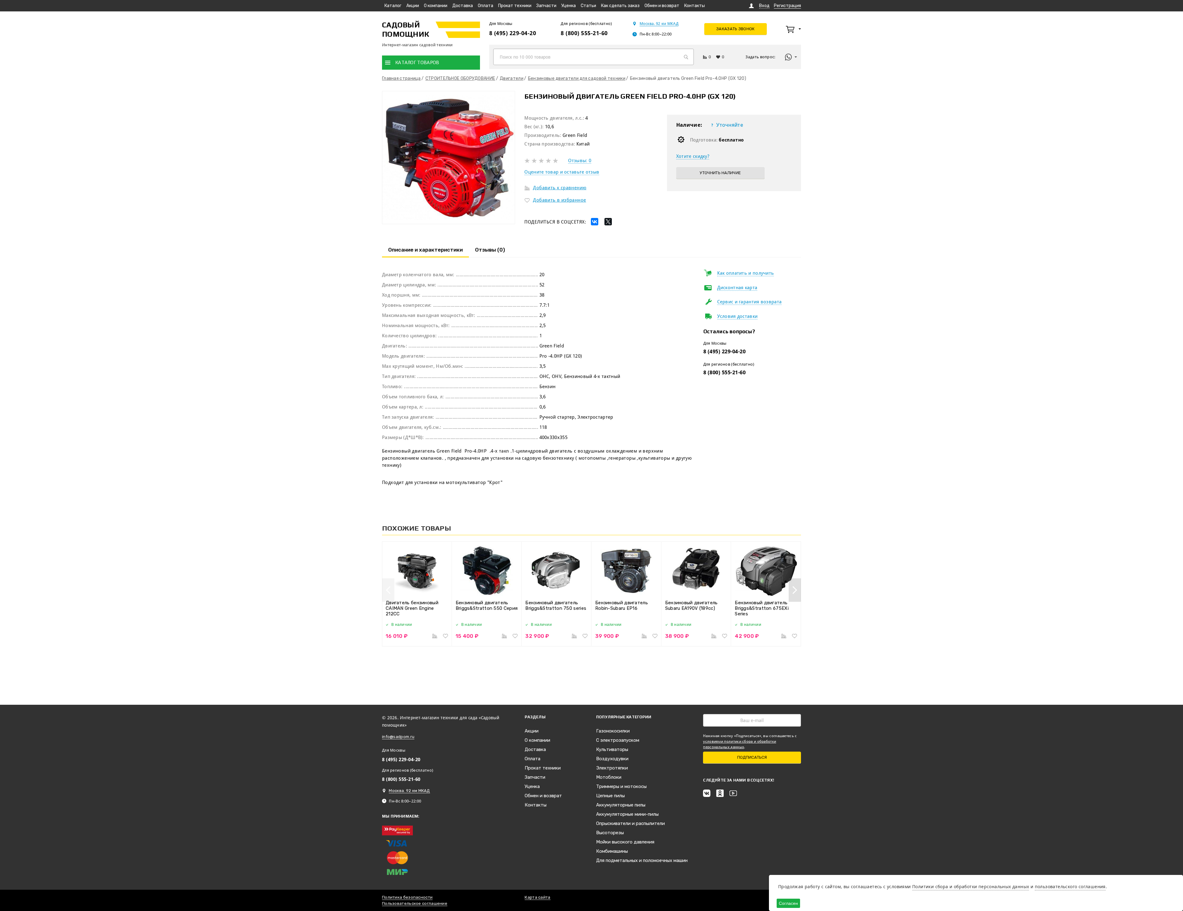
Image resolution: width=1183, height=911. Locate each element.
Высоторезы (610, 832)
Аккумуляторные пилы (620, 805)
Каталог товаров (417, 62)
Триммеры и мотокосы (621, 786)
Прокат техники (514, 5)
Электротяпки (612, 768)
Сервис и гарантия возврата (749, 302)
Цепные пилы (610, 795)
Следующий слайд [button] (795, 590)
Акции (412, 5)
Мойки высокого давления (625, 842)
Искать (686, 57)
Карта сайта (537, 897)
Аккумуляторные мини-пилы (627, 814)
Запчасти (546, 5)
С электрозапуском (617, 740)
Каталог (392, 5)
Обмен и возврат (661, 5)
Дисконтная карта (737, 287)
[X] (608, 221)
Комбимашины (612, 851)
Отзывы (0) (490, 250)
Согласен (788, 903)
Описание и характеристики (425, 250)
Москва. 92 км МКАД (659, 23)
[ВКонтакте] (594, 221)
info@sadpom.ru (398, 736)
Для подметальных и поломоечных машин (642, 860)
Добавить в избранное (559, 200)
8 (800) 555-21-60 (584, 33)
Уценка (568, 5)
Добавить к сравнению (559, 188)
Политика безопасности (407, 897)
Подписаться (752, 757)
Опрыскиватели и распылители (630, 823)
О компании (435, 5)
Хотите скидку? (692, 156)
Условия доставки (737, 316)
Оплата (485, 5)
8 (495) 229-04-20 (512, 33)
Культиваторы (612, 749)
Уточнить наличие (720, 172)
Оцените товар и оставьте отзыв (561, 172)
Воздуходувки (612, 758)
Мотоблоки (608, 777)
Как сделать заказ (620, 5)
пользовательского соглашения (1070, 886)
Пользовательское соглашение (414, 903)
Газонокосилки (613, 731)
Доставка (462, 5)
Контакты (694, 5)
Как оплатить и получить (745, 273)
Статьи (588, 5)
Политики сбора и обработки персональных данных (970, 886)
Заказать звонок (735, 29)
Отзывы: (579, 160)
